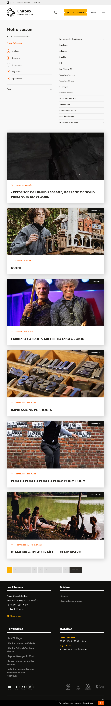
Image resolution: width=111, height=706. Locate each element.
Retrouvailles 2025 (67, 110)
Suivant (76, 569)
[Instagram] (31, 687)
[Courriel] (9, 687)
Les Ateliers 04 (65, 68)
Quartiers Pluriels (66, 80)
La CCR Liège (15, 638)
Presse (64, 596)
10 (66, 570)
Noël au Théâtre (66, 92)
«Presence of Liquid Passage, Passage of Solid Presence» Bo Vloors (53, 194)
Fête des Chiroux (66, 116)
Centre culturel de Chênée (21, 643)
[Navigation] (104, 12)
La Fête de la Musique (68, 122)
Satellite (62, 57)
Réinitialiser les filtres (20, 36)
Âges (9, 88)
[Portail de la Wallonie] (68, 687)
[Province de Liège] (98, 687)
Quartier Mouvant (67, 74)
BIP (60, 62)
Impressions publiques (31, 410)
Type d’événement (14, 43)
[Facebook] (17, 687)
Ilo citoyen (63, 86)
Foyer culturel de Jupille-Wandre (20, 663)
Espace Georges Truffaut (21, 656)
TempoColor (64, 104)
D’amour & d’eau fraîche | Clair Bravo (46, 552)
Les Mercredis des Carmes (70, 39)
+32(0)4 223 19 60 (19, 604)
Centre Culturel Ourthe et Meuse (21, 650)
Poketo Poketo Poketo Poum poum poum (48, 481)
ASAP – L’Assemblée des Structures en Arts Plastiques (20, 672)
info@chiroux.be (17, 609)
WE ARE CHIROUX (67, 98)
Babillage (63, 45)
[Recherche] (56, 14)
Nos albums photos (71, 601)
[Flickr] (24, 687)
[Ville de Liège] (78, 687)
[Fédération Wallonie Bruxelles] (88, 687)
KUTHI (16, 267)
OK (101, 703)
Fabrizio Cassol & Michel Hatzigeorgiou (47, 339)
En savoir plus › (88, 703)
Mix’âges (63, 51)
